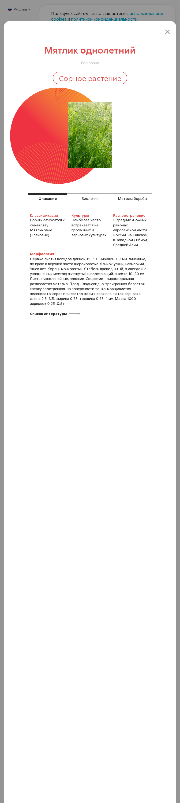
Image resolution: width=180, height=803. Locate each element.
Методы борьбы (132, 198)
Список (49, 313)
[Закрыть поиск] (167, 31)
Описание (47, 198)
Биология (90, 198)
